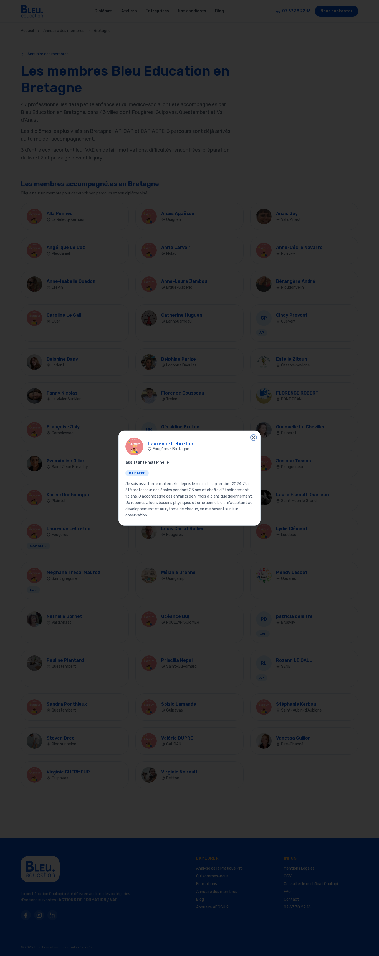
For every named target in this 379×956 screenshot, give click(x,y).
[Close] (253, 437)
